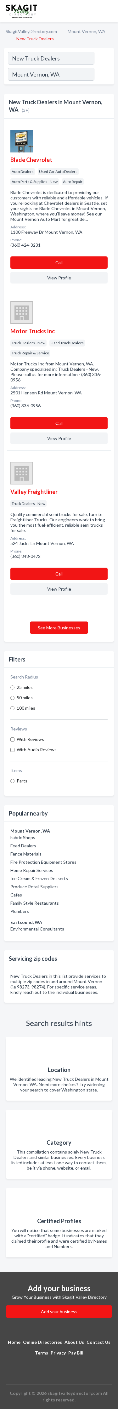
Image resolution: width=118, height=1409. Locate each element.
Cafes (16, 894)
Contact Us (98, 1342)
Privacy (58, 1352)
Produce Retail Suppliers (34, 886)
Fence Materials (26, 853)
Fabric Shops (22, 837)
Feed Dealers (23, 845)
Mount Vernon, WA (86, 31)
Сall (59, 262)
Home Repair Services (31, 870)
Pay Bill (75, 1352)
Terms (41, 1352)
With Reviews (30, 739)
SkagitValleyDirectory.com (31, 31)
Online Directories (42, 1342)
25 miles (25, 687)
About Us (74, 1342)
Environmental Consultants (37, 928)
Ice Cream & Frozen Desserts (39, 878)
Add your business (59, 1311)
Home (14, 1342)
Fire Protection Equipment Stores (43, 862)
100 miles (26, 708)
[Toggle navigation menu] (109, 11)
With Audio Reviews (37, 749)
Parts (22, 780)
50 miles (25, 697)
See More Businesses (59, 627)
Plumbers (19, 911)
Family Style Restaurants (34, 903)
